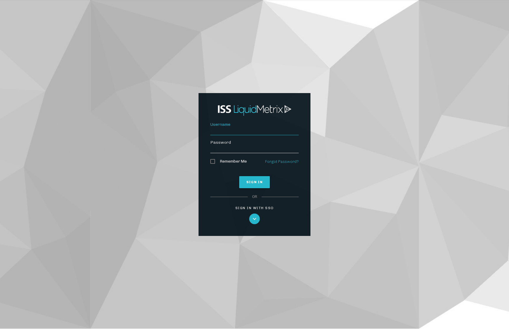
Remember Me (233, 161)
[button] (254, 219)
